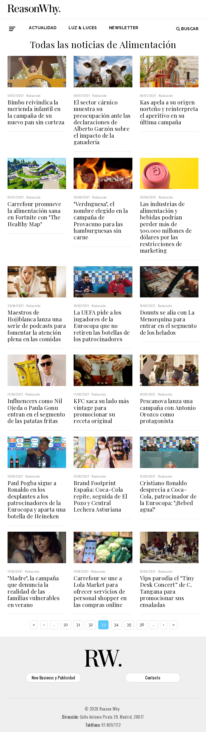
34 (116, 624)
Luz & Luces (83, 27)
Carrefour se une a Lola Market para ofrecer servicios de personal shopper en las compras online (100, 591)
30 (65, 624)
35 (129, 624)
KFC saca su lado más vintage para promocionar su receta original (101, 411)
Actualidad (43, 27)
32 (90, 624)
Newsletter (123, 27)
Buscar (189, 28)
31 (78, 624)
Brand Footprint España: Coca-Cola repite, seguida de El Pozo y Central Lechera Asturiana (100, 496)
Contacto (152, 678)
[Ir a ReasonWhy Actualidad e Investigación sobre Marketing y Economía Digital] (34, 8)
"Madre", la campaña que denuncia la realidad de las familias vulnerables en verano (34, 591)
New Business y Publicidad (53, 678)
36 (141, 624)
